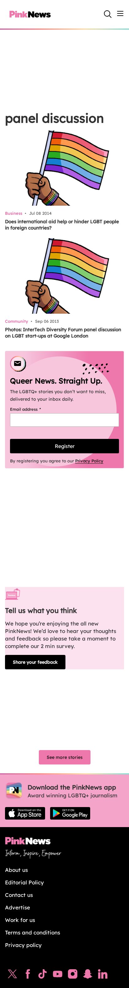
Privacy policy (23, 945)
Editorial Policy (24, 882)
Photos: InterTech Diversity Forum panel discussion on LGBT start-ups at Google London (63, 333)
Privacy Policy (89, 460)
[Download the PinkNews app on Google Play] (70, 813)
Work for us (20, 920)
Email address (33, 409)
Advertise (17, 907)
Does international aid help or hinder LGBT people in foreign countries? (62, 225)
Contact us (19, 895)
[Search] (107, 14)
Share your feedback (35, 662)
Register (65, 446)
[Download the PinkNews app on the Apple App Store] (25, 813)
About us (16, 870)
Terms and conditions (32, 932)
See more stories (65, 757)
